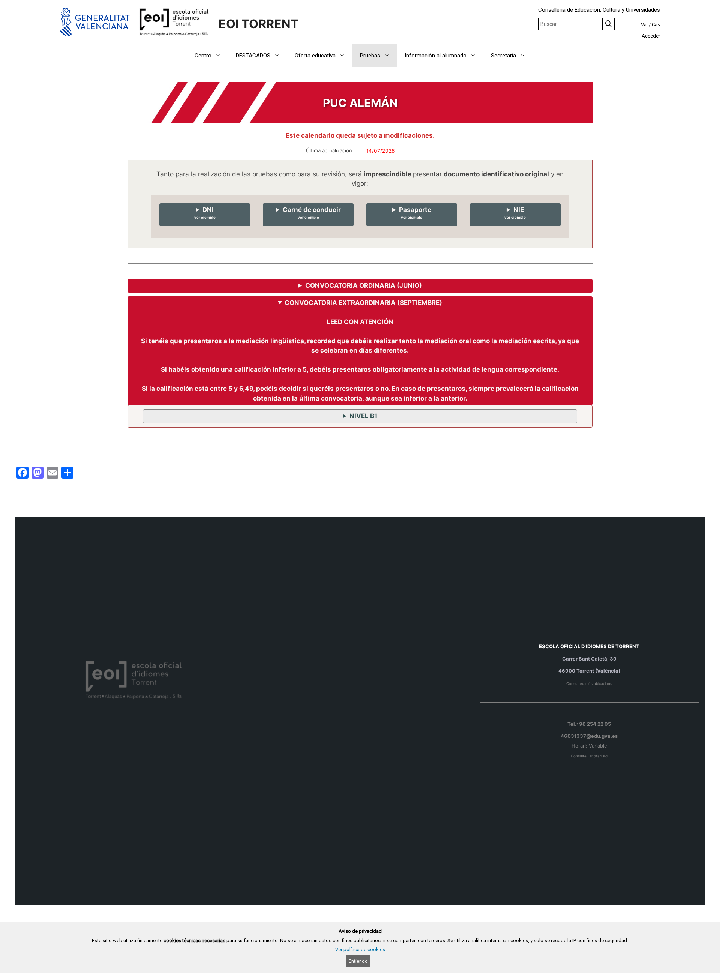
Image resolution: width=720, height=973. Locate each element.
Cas (656, 24)
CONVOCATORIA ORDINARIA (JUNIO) (363, 285)
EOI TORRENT (258, 24)
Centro (203, 55)
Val (644, 24)
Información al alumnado (435, 55)
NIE (515, 213)
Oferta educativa (315, 55)
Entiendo (358, 961)
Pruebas (370, 55)
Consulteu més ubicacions (589, 684)
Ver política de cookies (360, 949)
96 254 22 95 (595, 724)
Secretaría (503, 55)
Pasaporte (415, 213)
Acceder (651, 36)
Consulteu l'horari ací (589, 756)
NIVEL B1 (363, 416)
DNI (205, 213)
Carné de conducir (312, 213)
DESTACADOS (253, 55)
